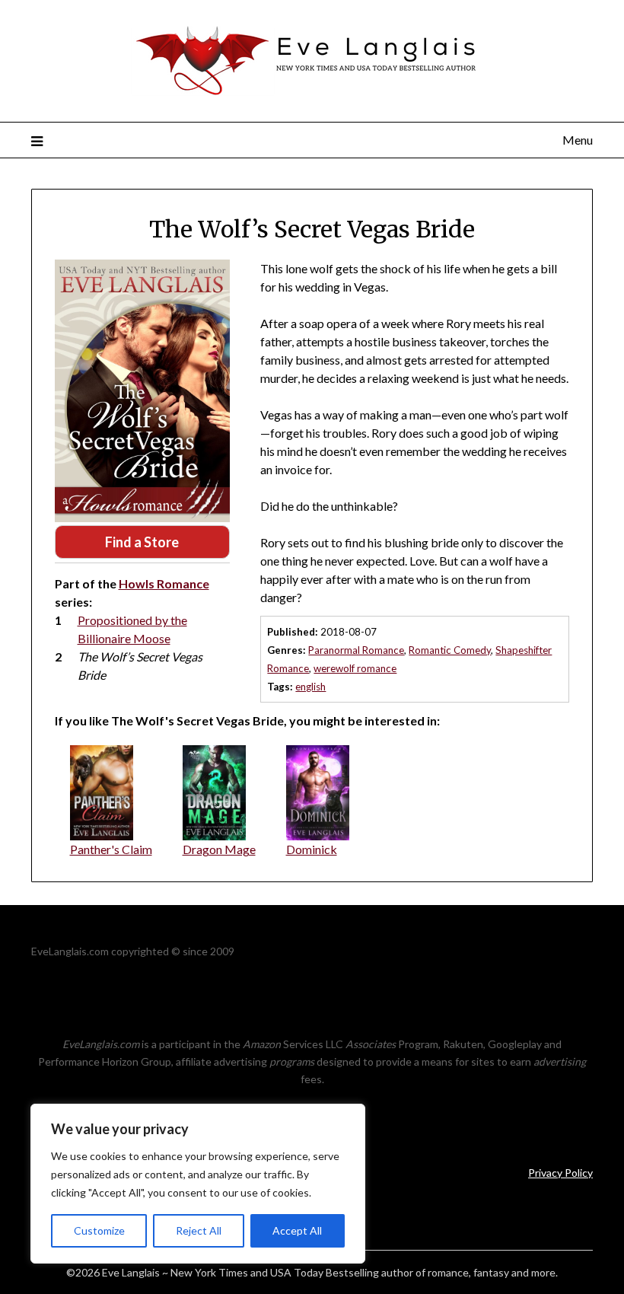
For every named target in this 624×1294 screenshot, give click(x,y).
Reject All (198, 1230)
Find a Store (142, 542)
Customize (99, 1230)
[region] (197, 1184)
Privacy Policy (560, 1172)
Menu (577, 139)
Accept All (297, 1230)
